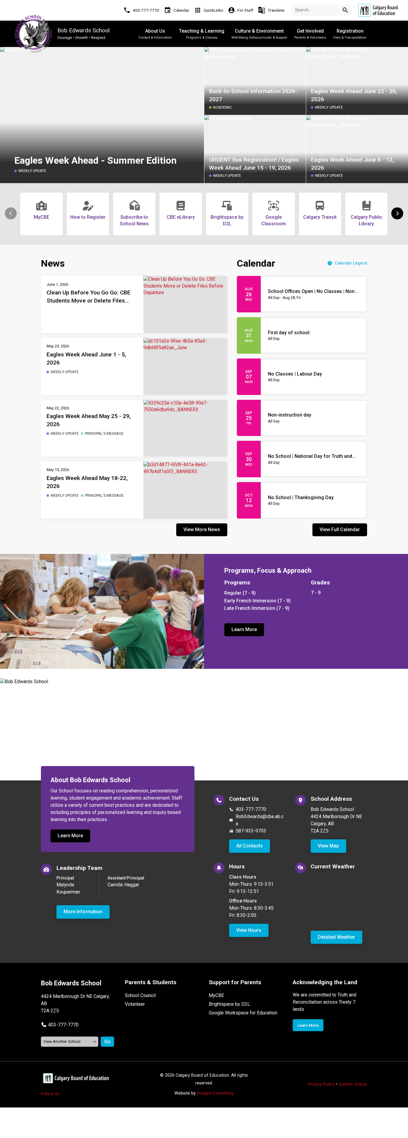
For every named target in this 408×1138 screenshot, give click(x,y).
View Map (328, 846)
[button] (397, 213)
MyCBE (216, 995)
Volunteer (135, 1004)
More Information (83, 911)
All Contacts (249, 846)
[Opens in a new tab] (377, 10)
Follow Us (50, 1093)
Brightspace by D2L (229, 1004)
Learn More (244, 629)
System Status (353, 1084)
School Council (140, 995)
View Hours (248, 930)
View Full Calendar (340, 529)
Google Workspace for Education (243, 1013)
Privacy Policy (321, 1084)
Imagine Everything (215, 1093)
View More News (201, 529)
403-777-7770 (251, 809)
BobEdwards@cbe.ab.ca (259, 820)
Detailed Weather (336, 937)
